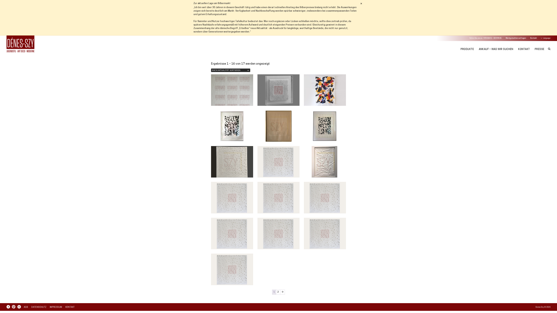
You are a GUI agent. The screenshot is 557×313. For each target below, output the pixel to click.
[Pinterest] (14, 307)
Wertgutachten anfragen (516, 38)
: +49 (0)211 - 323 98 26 (486, 38)
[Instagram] (19, 307)
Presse (539, 49)
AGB (26, 307)
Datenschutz (38, 307)
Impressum (56, 307)
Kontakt (533, 38)
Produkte (467, 49)
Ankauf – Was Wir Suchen (496, 49)
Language (546, 38)
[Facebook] (9, 307)
